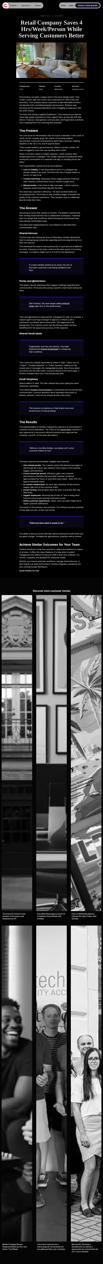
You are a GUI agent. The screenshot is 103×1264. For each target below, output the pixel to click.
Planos (38, 5)
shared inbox (65, 429)
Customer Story (44, 16)
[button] (14, 5)
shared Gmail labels (49, 349)
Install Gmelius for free (29, 570)
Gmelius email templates (41, 390)
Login (71, 5)
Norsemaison (59, 16)
